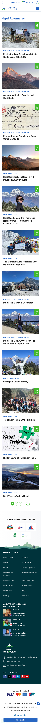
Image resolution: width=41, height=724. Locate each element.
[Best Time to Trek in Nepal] (20, 477)
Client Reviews (8, 585)
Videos (5, 562)
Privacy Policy (22, 715)
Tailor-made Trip (28, 580)
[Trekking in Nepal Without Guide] (20, 400)
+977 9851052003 (13, 661)
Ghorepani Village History (15, 381)
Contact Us (26, 596)
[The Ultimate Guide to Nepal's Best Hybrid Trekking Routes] (20, 242)
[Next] (28, 503)
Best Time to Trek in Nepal (16, 496)
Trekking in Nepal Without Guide (19, 420)
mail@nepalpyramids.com (17, 665)
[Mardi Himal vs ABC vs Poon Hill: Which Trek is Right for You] (20, 321)
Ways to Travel (8, 557)
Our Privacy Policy (28, 567)
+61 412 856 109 (21, 635)
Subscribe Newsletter (29, 572)
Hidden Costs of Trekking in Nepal (19, 458)
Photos (5, 567)
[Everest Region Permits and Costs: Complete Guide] (20, 117)
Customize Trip (8, 580)
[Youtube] (27, 676)
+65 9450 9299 (21, 625)
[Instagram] (14, 676)
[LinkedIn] (18, 676)
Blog (23, 590)
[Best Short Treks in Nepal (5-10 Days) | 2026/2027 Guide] (20, 158)
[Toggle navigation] (36, 8)
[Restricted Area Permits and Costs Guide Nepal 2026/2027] (20, 35)
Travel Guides (26, 562)
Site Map (6, 596)
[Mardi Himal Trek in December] (20, 283)
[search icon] (3, 3)
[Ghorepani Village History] (20, 362)
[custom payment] (20, 694)
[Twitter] (9, 676)
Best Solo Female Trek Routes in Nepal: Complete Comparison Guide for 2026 (19, 221)
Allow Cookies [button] (20, 720)
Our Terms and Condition (8, 573)
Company (25, 557)
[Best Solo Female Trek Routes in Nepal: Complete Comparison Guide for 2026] (20, 198)
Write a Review (27, 585)
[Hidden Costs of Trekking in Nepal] (20, 438)
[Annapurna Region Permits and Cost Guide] (20, 76)
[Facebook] (5, 676)
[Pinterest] (23, 676)
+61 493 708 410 (21, 615)
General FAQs (7, 590)
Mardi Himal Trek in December (18, 302)
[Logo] (9, 648)
